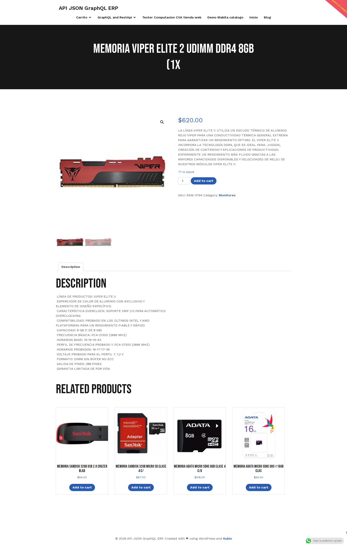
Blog (267, 17)
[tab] (71, 267)
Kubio (227, 538)
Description (70, 267)
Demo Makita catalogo (225, 17)
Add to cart (203, 181)
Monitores (227, 195)
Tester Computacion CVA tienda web (171, 17)
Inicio (253, 17)
